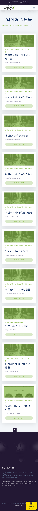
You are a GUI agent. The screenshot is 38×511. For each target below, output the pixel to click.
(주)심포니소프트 (19, 505)
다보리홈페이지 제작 (10, 485)
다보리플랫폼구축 (17, 481)
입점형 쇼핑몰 (19, 322)
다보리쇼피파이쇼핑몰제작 (13, 483)
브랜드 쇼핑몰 (9, 50)
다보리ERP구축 (6, 481)
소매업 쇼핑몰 (19, 50)
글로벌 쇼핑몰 (9, 359)
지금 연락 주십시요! (31, 507)
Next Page (24, 430)
